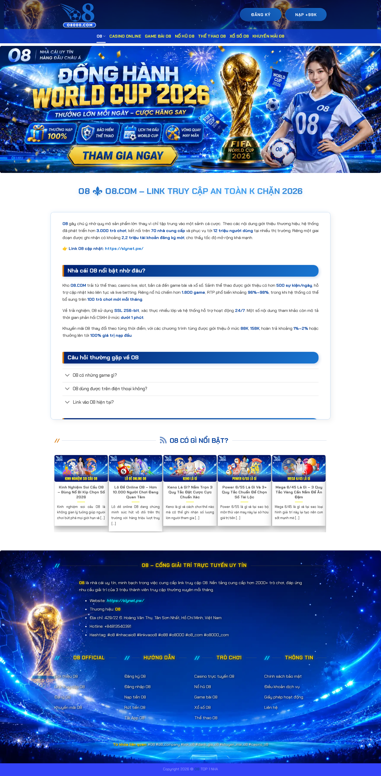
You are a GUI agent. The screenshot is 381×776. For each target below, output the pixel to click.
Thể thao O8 (212, 36)
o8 (99, 36)
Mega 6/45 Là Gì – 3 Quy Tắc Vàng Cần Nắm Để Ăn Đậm (299, 492)
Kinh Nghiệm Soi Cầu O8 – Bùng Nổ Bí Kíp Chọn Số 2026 (81, 492)
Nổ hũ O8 (185, 36)
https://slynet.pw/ (124, 248)
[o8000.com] (79, 15)
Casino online (125, 36)
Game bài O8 (158, 36)
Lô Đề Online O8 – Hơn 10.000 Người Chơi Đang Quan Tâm (135, 492)
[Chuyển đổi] (67, 375)
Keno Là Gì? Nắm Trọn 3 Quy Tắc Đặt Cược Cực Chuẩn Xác (190, 492)
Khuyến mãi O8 (268, 36)
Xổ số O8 (239, 36)
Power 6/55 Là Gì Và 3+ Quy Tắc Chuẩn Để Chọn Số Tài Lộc (244, 492)
